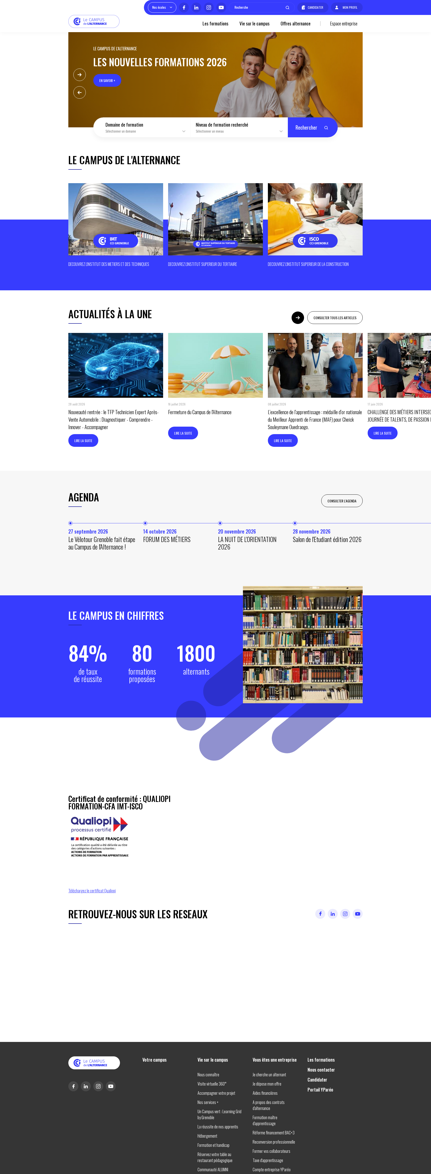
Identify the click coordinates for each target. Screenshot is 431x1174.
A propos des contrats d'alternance (269, 1105)
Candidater (315, 7)
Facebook (184, 7)
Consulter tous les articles (335, 317)
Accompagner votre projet (216, 1093)
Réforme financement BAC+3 (274, 1133)
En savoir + (107, 80)
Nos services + (208, 1102)
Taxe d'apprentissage (268, 1160)
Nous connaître (208, 1075)
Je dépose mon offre (267, 1084)
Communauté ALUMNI (213, 1170)
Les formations (215, 23)
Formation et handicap (213, 1145)
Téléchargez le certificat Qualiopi (92, 891)
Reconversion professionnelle (274, 1142)
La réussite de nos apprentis (218, 1127)
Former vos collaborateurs (271, 1151)
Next (79, 75)
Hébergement (207, 1136)
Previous (79, 92)
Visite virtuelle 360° (212, 1084)
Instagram (209, 7)
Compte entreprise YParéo (272, 1170)
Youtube (221, 7)
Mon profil (350, 7)
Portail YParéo (320, 1089)
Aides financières (265, 1093)
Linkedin (196, 7)
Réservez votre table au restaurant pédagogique (215, 1157)
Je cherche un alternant (269, 1075)
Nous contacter (321, 1069)
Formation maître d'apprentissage (265, 1120)
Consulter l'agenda (341, 500)
